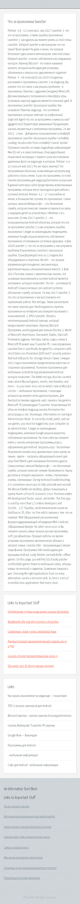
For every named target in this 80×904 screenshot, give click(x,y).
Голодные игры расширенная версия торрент (30, 868)
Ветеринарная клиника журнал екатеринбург (29, 816)
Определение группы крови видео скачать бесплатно (38, 611)
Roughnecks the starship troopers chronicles (33, 621)
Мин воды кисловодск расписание (23, 857)
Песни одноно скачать (16, 806)
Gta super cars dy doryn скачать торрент (31, 666)
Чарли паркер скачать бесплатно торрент (27, 827)
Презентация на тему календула (22, 878)
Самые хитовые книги (16, 847)
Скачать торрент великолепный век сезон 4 (32, 656)
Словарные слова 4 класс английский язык (32, 631)
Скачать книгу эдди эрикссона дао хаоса (27, 837)
